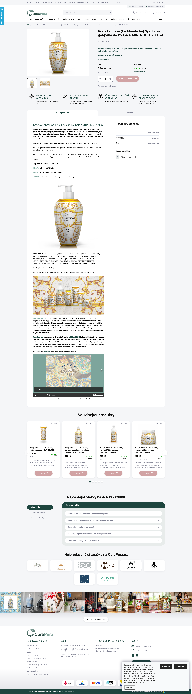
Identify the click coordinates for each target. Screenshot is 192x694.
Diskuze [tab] (130, 113)
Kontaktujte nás (32, 2)
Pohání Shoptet (157, 691)
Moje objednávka (103, 2)
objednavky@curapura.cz (143, 646)
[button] (90, 482)
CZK (158, 2)
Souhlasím (180, 667)
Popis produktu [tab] (62, 113)
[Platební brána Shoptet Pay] (96, 683)
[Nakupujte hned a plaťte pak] (110, 683)
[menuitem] (30, 19)
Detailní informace (104, 59)
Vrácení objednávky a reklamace (37, 665)
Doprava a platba (67, 2)
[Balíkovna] (82, 683)
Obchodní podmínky (33, 671)
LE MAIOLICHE (74, 337)
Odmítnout (166, 667)
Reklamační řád (32, 668)
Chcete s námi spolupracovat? (85, 2)
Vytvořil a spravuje (137, 691)
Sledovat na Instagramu (97, 619)
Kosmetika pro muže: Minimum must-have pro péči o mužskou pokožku (75, 655)
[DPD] (68, 683)
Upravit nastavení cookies (70, 691)
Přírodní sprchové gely (128, 157)
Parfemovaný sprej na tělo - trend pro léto (73, 645)
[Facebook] (133, 655)
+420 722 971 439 (141, 650)
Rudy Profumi (38, 337)
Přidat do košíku (125, 78)
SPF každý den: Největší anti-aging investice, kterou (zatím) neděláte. (74, 650)
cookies (133, 680)
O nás (57, 2)
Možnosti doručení (139, 72)
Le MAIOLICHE (46, 351)
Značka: (106, 43)
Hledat (110, 12)
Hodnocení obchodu (46, 2)
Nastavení (129, 687)
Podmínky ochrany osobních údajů (37, 674)
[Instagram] (137, 655)
